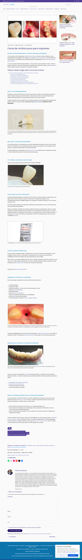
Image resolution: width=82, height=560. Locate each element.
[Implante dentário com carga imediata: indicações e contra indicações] (67, 37)
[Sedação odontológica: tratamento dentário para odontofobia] (67, 19)
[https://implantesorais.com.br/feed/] (78, 1)
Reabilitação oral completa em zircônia (18, 382)
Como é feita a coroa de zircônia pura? (19, 78)
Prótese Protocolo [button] (24, 8)
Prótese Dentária (28, 45)
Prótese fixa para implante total (16, 384)
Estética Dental (11, 45)
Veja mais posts (18, 489)
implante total (38, 366)
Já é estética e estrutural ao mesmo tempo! (20, 77)
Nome (9, 511)
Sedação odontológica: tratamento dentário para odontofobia (66, 26)
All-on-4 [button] (17, 8)
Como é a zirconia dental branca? (18, 74)
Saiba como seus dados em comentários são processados (39, 533)
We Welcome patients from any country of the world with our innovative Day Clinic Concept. (32, 553)
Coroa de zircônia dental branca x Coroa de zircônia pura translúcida (23, 73)
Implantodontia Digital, (30, 56)
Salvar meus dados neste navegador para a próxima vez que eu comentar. (24, 527)
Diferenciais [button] (56, 8)
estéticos (53, 65)
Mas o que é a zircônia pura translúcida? (19, 75)
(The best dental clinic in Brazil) (18, 447)
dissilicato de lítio (21, 262)
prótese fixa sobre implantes (19, 269)
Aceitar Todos (73, 555)
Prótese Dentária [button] (33, 8)
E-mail (9, 516)
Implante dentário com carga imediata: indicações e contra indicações (66, 44)
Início (4, 8)
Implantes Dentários (19, 45)
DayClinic (15, 215)
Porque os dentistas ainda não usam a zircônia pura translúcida (24, 83)
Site (8, 522)
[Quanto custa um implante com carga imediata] (67, 55)
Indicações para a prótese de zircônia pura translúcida (22, 82)
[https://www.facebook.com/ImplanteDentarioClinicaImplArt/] (74, 1)
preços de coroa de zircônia (40, 420)
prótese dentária (38, 101)
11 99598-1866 (12, 457)
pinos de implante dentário (30, 297)
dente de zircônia (33, 150)
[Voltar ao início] (8, 4)
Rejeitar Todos (62, 555)
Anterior (12, 536)
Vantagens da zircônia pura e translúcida (19, 81)
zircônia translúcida (40, 57)
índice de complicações (18, 293)
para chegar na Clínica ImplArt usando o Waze (19, 455)
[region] (67, 551)
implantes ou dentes (22, 399)
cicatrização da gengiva (43, 333)
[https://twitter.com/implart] (76, 1)
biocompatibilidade (17, 289)
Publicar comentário (15, 530)
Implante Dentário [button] (11, 8)
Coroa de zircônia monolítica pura (18, 79)
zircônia (28, 374)
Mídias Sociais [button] (63, 8)
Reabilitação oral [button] (49, 8)
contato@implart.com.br (20, 1)
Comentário (10, 496)
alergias (14, 296)
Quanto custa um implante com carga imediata (66, 61)
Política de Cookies (72, 552)
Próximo (52, 536)
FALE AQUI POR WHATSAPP (9, 1)
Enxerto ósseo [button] (41, 8)
